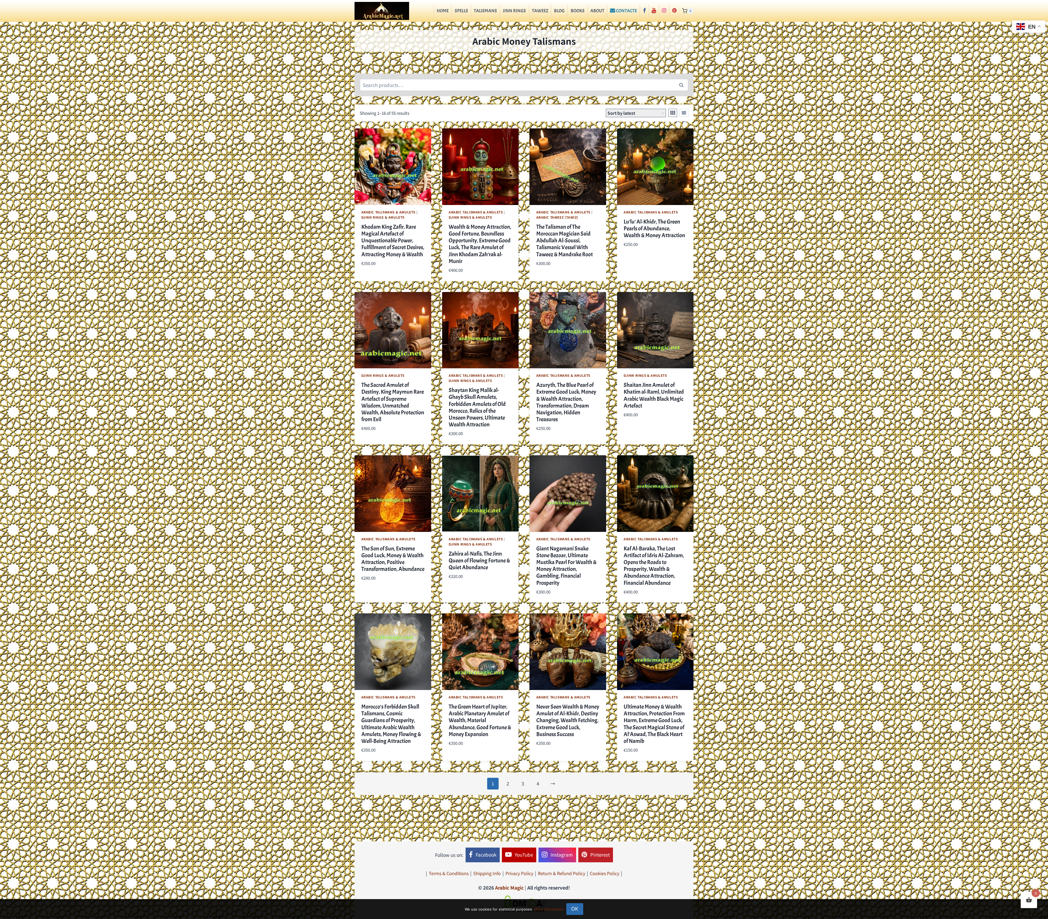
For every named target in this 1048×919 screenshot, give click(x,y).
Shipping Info (487, 873)
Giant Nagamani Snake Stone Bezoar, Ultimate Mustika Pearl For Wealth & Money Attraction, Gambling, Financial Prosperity (566, 565)
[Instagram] (664, 10)
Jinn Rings (514, 11)
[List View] (684, 113)
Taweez (540, 11)
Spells (461, 11)
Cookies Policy (604, 873)
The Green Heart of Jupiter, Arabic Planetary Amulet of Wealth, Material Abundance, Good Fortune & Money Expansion (480, 720)
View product (376, 279)
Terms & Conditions (449, 873)
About (597, 11)
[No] (1041, 909)
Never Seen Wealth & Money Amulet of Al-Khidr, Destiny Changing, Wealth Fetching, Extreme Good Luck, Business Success (567, 720)
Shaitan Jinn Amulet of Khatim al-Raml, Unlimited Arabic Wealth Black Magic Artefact (654, 395)
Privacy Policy (519, 873)
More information (549, 909)
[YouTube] (654, 10)
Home (443, 11)
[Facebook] (644, 10)
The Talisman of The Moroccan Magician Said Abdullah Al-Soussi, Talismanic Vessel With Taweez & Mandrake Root (564, 240)
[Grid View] (672, 113)
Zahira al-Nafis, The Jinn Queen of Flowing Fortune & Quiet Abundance (479, 560)
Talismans (485, 11)
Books (578, 11)
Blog (559, 11)
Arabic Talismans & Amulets (388, 212)
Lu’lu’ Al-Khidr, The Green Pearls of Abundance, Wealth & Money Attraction (654, 228)
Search (683, 85)
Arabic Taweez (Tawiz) (557, 217)
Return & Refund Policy (561, 873)
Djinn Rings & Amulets (383, 217)
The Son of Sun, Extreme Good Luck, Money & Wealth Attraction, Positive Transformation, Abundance (392, 559)
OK (574, 909)
